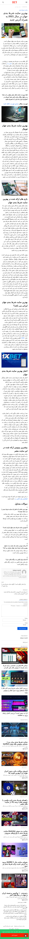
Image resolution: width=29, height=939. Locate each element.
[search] (3, 2)
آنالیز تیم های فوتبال (23, 796)
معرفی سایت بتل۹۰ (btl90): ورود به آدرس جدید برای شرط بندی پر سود (15, 864)
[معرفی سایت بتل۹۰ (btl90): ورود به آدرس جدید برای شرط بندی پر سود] (14, 850)
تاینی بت (9, 63)
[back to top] (26, 935)
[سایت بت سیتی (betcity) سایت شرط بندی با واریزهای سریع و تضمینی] (14, 819)
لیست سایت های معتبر (23, 738)
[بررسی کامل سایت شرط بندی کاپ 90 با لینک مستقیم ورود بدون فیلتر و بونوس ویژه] (14, 678)
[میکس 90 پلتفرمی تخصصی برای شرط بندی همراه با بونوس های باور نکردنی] (14, 656)
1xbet (22, 338)
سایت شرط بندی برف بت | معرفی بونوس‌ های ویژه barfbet (15, 743)
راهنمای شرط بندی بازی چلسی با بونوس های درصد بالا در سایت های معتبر (15, 802)
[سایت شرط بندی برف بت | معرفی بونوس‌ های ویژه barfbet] (14, 730)
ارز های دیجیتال (24, 767)
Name (26, 618)
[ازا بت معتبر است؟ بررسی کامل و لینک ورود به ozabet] (14, 703)
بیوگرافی (25, 889)
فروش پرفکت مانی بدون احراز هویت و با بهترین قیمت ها (16, 772)
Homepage (24, 6)
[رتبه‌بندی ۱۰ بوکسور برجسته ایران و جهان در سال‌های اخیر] (14, 881)
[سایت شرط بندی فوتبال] (14, 2)
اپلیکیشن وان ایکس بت (21, 499)
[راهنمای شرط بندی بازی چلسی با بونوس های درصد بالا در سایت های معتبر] (14, 788)
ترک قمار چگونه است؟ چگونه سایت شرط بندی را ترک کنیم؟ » (13, 585)
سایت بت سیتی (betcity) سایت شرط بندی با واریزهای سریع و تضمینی (16, 833)
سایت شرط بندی (18, 6)
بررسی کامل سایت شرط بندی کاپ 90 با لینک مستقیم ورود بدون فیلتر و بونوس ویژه (15, 690)
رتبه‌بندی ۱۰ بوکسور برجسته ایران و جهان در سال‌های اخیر (15, 894)
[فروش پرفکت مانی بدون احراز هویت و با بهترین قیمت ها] (14, 759)
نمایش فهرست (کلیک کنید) (11, 104)
